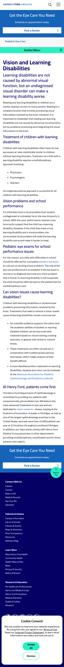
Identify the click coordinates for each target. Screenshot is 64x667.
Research (9, 605)
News (8, 565)
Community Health (14, 558)
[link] (17, 4)
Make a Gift (10, 493)
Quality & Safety (12, 601)
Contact (8, 490)
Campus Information (14, 518)
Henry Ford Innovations (16, 594)
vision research (25, 409)
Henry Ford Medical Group (17, 590)
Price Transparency (14, 533)
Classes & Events (13, 526)
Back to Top (56, 474)
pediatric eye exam (49, 261)
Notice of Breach (12, 573)
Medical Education (13, 598)
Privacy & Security (13, 569)
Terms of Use (50, 629)
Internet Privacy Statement (30, 632)
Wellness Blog (11, 541)
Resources (10, 537)
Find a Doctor (32, 30)
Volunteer (9, 505)
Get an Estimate (12, 522)
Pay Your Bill (10, 501)
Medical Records (12, 497)
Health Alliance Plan (14, 562)
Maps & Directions (13, 529)
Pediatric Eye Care (15, 41)
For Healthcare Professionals (18, 586)
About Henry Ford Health (16, 554)
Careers (8, 486)
